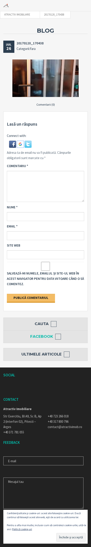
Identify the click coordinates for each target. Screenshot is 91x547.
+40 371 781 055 (13, 432)
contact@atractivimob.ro (65, 427)
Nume (12, 207)
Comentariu (17, 166)
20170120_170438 (30, 43)
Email (12, 226)
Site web (13, 245)
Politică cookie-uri (22, 529)
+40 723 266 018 (58, 416)
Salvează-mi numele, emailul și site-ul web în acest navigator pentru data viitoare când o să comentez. (45, 278)
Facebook (41, 336)
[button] (13, 144)
